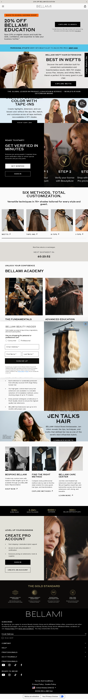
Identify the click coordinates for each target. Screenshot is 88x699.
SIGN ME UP (22, 361)
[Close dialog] (85, 324)
